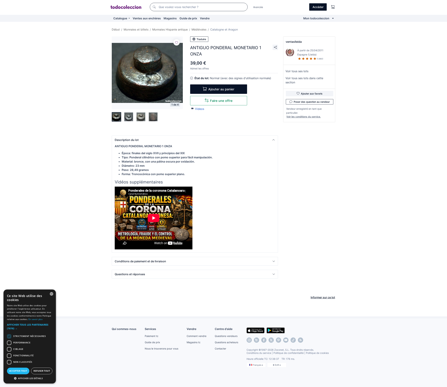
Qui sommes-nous (124, 329)
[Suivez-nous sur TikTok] (293, 340)
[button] (195, 140)
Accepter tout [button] (18, 370)
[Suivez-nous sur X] (271, 340)
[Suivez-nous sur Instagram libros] (256, 340)
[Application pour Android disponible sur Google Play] (276, 330)
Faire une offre (221, 101)
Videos (199, 109)
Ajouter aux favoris (312, 93)
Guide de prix (188, 18)
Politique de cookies (317, 352)
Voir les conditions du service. (303, 116)
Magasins (170, 18)
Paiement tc (151, 336)
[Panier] (333, 7)
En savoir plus (35, 319)
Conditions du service (259, 352)
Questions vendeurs (226, 336)
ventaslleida (294, 41)
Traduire (201, 39)
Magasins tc (193, 342)
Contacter (220, 348)
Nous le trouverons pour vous (161, 348)
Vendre (205, 18)
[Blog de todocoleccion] (300, 340)
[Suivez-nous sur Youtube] (285, 340)
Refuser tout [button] (42, 370)
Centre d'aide (223, 329)
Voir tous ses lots (296, 71)
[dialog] (29, 337)
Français (257, 365)
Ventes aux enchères (147, 18)
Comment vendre (196, 336)
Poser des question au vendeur (312, 101)
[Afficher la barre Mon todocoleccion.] (333, 18)
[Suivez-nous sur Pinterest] (278, 340)
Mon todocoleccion (316, 18)
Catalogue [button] (120, 18)
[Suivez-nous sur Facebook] (263, 340)
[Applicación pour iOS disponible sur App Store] (256, 330)
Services (150, 329)
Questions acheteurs (226, 342)
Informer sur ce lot (323, 297)
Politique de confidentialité (288, 352)
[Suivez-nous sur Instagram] (249, 340)
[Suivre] (176, 42)
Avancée (258, 7)
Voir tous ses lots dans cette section (304, 80)
